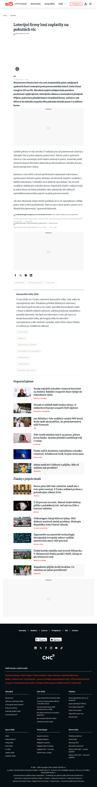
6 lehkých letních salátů (45, 722)
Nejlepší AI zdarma (43, 743)
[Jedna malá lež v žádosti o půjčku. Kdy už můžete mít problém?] (22, 468)
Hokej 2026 (9, 743)
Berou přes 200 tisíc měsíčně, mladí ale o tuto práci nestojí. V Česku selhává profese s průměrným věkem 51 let (58, 489)
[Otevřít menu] (90, 3)
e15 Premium (21, 4)
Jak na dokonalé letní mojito (46, 718)
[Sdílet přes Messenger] (26, 275)
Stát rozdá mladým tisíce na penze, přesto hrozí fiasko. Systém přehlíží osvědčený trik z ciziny (58, 437)
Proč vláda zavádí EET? (76, 707)
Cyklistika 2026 (10, 756)
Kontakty (22, 631)
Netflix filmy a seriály (44, 753)
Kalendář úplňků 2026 (12, 711)
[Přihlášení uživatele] (85, 3)
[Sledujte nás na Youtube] (56, 648)
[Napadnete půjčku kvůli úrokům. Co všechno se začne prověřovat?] (22, 570)
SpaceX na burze (42, 736)
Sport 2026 (9, 730)
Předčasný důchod (75, 736)
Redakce (34, 631)
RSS (66, 631)
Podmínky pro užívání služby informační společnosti (64, 775)
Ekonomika (36, 4)
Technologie (42, 730)
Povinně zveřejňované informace (72, 781)
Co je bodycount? (11, 714)
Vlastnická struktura (74, 778)
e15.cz (5, 15)
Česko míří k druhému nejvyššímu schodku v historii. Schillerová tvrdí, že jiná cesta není (59, 452)
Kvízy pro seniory (11, 708)
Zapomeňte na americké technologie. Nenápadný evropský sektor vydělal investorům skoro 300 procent (54, 537)
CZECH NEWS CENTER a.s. (57, 767)
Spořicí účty (73, 739)
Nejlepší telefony (43, 739)
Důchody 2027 (74, 743)
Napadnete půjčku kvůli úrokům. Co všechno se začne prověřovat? (54, 568)
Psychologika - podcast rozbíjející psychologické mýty (46, 679)
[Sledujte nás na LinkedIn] (35, 648)
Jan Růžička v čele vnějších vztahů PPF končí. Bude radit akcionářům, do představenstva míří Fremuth (58, 421)
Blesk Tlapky (26, 675)
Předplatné (56, 631)
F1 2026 (8, 749)
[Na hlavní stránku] (9, 3)
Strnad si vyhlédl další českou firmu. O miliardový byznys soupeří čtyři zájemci (56, 406)
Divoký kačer (73, 717)
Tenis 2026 (9, 746)
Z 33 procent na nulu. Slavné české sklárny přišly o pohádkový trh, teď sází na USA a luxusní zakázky (57, 505)
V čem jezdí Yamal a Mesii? (14, 704)
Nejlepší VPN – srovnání (45, 749)
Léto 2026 (41, 692)
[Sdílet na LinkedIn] (31, 275)
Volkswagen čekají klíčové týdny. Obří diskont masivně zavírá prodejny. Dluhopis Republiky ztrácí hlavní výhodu (57, 521)
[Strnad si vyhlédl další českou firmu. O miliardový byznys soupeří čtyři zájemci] (22, 408)
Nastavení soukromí (58, 778)
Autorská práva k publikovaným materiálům (28, 775)
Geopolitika (49, 4)
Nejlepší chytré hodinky (45, 746)
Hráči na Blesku (39, 675)
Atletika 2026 (9, 753)
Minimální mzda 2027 (76, 746)
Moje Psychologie (12, 675)
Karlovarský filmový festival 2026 (48, 698)
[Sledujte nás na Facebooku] (46, 648)
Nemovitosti (17, 679)
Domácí (13, 15)
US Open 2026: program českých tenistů (53, 683)
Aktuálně (9, 692)
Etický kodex (55, 781)
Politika (72, 692)
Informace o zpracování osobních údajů (28, 778)
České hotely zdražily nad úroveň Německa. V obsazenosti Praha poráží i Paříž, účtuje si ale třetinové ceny (58, 553)
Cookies (47, 778)
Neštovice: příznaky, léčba (14, 701)
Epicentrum (9, 698)
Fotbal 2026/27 (10, 739)
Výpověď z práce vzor (76, 713)
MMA (7, 736)
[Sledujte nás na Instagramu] (51, 648)
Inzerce (44, 631)
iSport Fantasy (54, 675)
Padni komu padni (75, 710)
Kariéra (75, 631)
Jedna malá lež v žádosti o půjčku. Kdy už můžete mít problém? (56, 466)
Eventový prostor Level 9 (24, 683)
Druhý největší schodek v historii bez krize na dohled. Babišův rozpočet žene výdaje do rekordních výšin (58, 391)
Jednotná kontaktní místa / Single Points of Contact (31, 781)
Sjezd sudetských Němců (77, 704)
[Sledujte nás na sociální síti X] (41, 648)
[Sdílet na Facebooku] (15, 275)
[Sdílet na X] (20, 275)
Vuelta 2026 (76, 683)
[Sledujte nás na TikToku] (61, 648)
